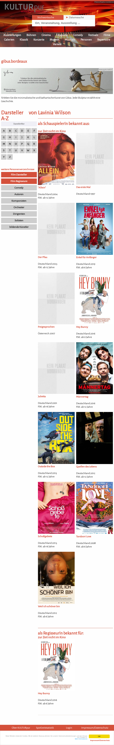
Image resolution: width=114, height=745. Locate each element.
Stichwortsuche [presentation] (44, 17)
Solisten (19, 220)
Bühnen (31, 34)
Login (69, 727)
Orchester (19, 207)
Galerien (9, 39)
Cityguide (62, 34)
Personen (86, 39)
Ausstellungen (12, 34)
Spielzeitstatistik (45, 727)
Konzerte (39, 39)
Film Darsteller (19, 174)
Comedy (78, 34)
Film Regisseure (19, 181)
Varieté (57, 44)
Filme (107, 34)
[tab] (48, 17)
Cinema (46, 34)
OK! (99, 736)
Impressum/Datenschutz (94, 727)
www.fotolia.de (110, 2)
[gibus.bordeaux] (57, 93)
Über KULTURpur (21, 727)
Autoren (18, 194)
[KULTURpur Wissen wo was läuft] (26, 11)
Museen (54, 39)
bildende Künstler (19, 227)
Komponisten (19, 200)
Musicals (70, 39)
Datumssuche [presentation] (75, 17)
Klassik (24, 39)
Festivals (93, 34)
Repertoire (103, 39)
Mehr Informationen (92, 739)
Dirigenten (19, 213)
